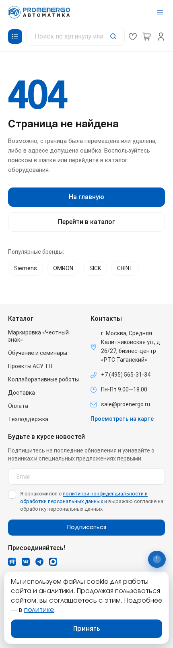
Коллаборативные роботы (43, 379)
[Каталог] (15, 36)
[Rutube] (12, 562)
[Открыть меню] (160, 12)
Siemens (25, 268)
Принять (86, 629)
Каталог (20, 318)
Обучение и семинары (37, 353)
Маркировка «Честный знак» (38, 336)
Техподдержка (28, 419)
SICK (95, 268)
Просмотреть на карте (122, 419)
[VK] (26, 562)
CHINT (125, 268)
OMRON (63, 268)
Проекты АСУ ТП (30, 366)
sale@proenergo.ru (125, 404)
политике (39, 610)
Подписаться (86, 527)
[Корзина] (147, 37)
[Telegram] (39, 562)
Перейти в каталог (86, 222)
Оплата (18, 406)
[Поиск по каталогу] (75, 36)
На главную (86, 197)
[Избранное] (133, 37)
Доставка (21, 392)
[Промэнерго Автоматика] (39, 12)
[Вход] (161, 37)
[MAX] (53, 562)
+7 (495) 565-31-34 (125, 374)
